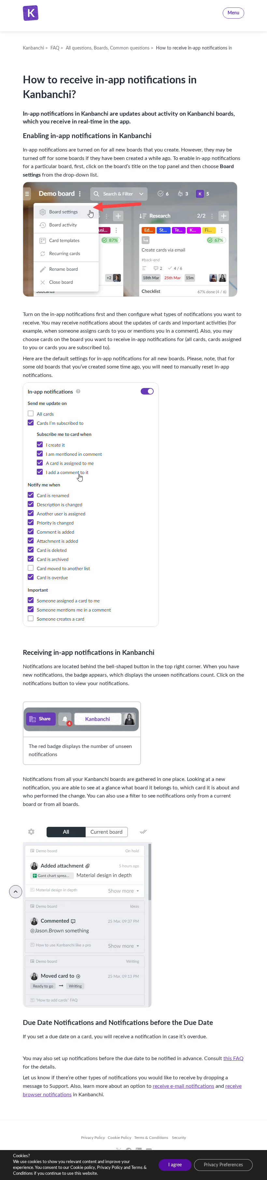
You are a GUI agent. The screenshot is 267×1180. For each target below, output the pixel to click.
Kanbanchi (56, 13)
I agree (175, 1165)
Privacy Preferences (223, 1165)
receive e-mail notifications (183, 1086)
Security (178, 1138)
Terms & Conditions (151, 1138)
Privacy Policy (93, 1138)
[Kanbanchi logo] (32, 13)
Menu (233, 13)
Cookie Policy (119, 1138)
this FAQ (233, 1058)
